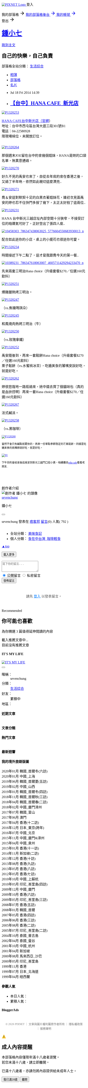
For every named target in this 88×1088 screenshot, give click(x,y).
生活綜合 (37, 66)
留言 (44, 521)
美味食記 (35, 533)
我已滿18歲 (10, 1079)
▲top (5, 546)
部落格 (15, 80)
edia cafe (72, 462)
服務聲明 (45, 1028)
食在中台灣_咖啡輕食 (44, 539)
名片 (13, 85)
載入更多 (9, 554)
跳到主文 (8, 45)
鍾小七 (12, 33)
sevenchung (10, 497)
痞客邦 (35, 521)
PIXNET (20, 1024)
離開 (24, 1079)
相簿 (13, 75)
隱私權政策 (76, 1024)
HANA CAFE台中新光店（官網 (25, 121)
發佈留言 (9, 580)
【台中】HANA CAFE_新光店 (44, 103)
